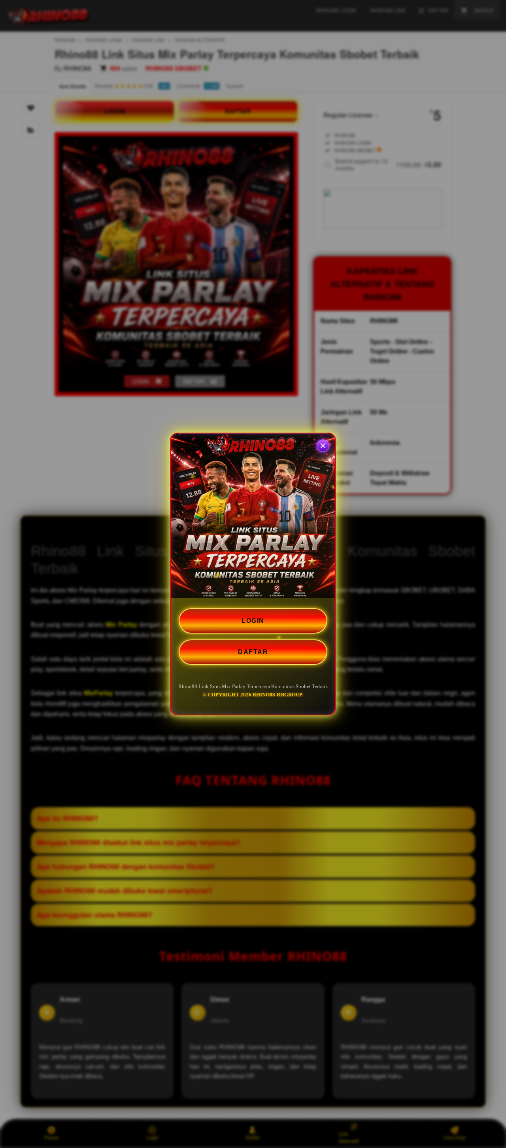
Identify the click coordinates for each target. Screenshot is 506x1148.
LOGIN (253, 620)
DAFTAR (253, 652)
